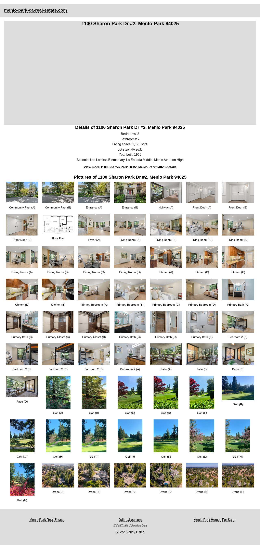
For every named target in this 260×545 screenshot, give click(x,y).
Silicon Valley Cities (130, 532)
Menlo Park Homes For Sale (214, 519)
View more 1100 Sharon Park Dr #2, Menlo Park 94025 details (130, 167)
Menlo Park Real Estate (46, 519)
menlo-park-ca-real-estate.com (35, 10)
